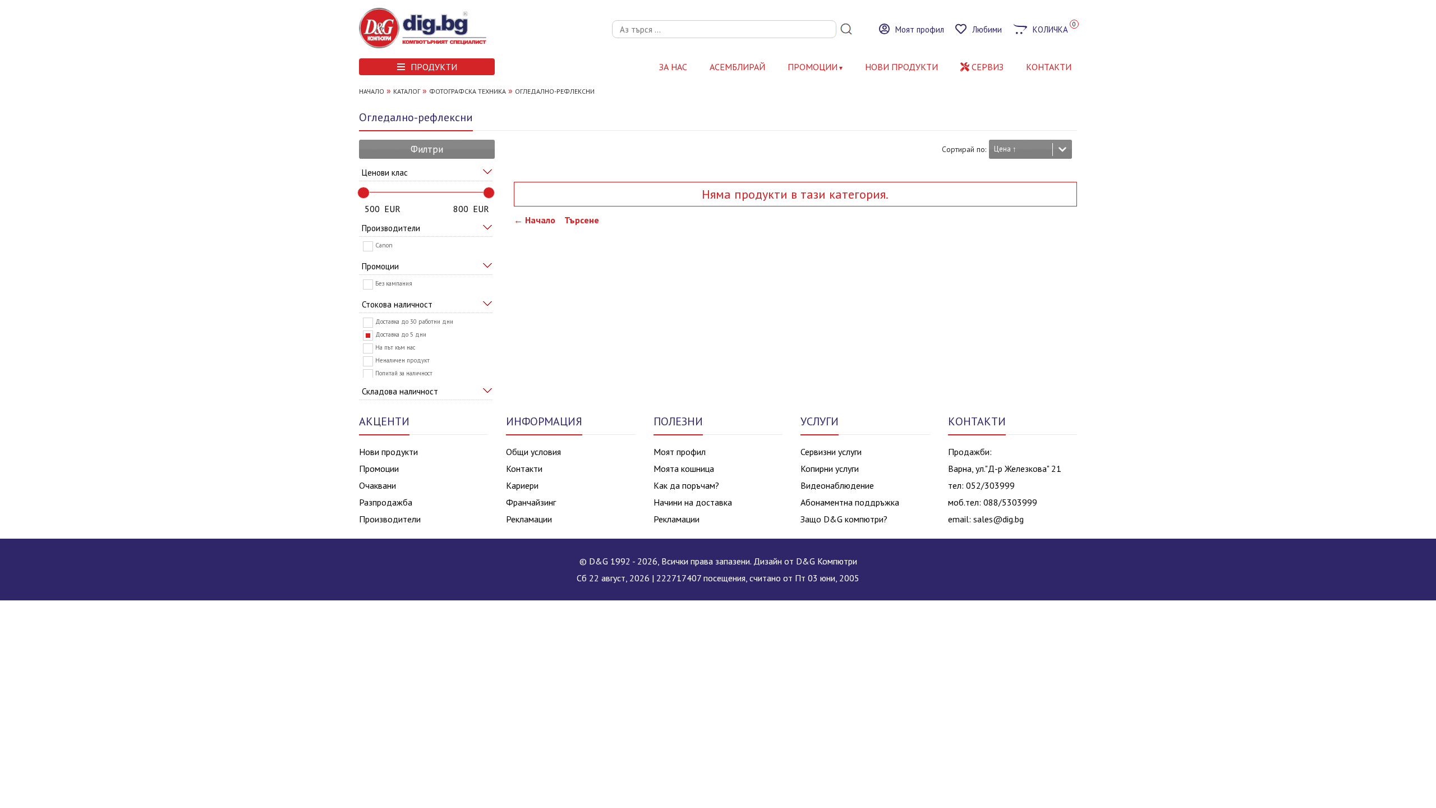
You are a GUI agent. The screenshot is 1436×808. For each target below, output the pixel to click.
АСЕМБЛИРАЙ (737, 66)
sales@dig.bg (998, 519)
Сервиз (986, 66)
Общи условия (533, 451)
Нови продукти (388, 451)
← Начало (534, 220)
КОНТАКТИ (1048, 66)
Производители (390, 519)
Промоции (812, 66)
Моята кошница (683, 468)
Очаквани (377, 485)
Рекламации (529, 519)
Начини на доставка (692, 502)
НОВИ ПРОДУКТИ (901, 66)
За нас (673, 66)
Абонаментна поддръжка (849, 502)
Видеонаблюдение (837, 485)
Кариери (522, 485)
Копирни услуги (829, 468)
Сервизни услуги (831, 451)
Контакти (524, 468)
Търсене (581, 220)
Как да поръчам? (686, 485)
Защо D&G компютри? (843, 519)
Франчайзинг (531, 502)
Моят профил (679, 451)
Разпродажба (385, 502)
